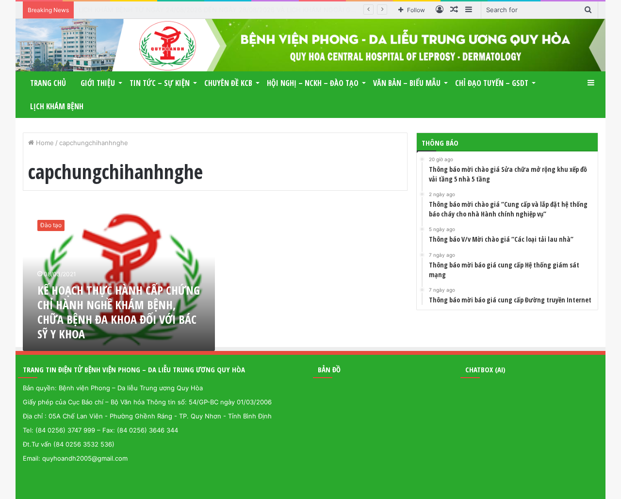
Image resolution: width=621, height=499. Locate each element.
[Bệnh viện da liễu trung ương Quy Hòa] (310, 45)
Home (44, 143)
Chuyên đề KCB (228, 83)
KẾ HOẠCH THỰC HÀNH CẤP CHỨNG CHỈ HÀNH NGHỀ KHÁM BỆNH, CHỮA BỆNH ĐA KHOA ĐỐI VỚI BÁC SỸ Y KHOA (118, 312)
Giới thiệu (98, 83)
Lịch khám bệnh (56, 106)
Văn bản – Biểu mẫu (407, 83)
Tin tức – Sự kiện (160, 83)
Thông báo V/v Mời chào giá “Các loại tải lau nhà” (152, 10)
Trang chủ (48, 83)
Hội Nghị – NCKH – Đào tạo (313, 83)
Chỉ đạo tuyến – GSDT (491, 83)
